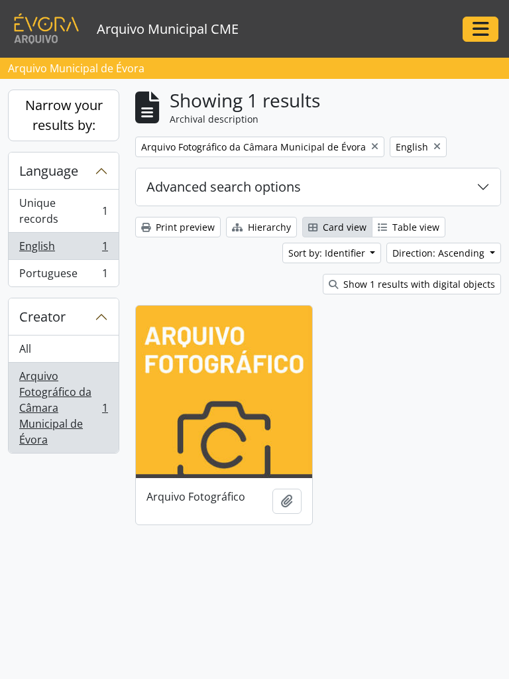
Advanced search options (223, 187)
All (25, 348)
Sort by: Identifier (328, 253)
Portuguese (63, 276)
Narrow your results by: (64, 115)
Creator (42, 317)
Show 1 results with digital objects (418, 284)
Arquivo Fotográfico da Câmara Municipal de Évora (63, 408)
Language (48, 171)
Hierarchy (268, 227)
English (63, 249)
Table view (414, 227)
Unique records (63, 211)
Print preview (184, 227)
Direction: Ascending (439, 253)
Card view (343, 227)
